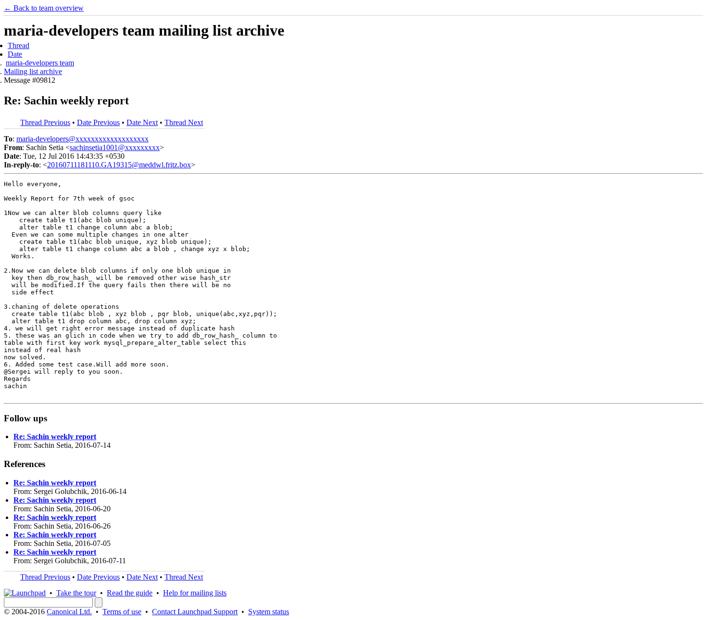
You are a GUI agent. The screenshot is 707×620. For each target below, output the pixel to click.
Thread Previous (45, 122)
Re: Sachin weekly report (54, 436)
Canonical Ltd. (69, 611)
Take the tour (76, 593)
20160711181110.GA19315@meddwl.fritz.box (119, 165)
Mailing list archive (33, 71)
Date (15, 54)
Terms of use (121, 611)
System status (268, 611)
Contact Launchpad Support (195, 611)
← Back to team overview (44, 8)
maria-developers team (40, 63)
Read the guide (129, 593)
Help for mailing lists (195, 593)
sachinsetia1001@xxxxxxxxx (115, 147)
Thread (18, 45)
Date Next (142, 122)
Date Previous (98, 122)
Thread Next (183, 122)
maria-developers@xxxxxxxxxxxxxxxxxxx (82, 139)
